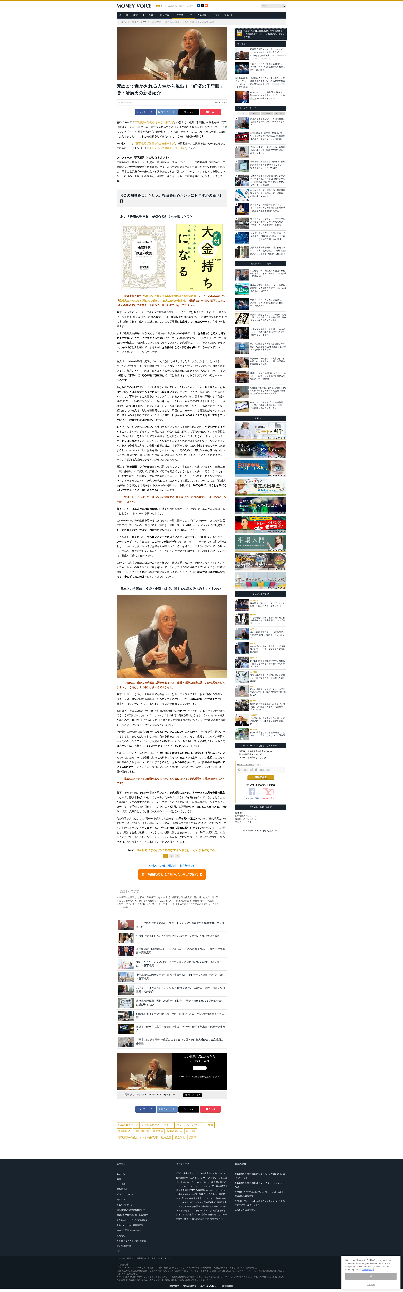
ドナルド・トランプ (194, 1202)
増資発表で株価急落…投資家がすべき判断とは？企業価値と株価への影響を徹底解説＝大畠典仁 (267, 361)
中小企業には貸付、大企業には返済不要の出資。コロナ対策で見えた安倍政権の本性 (267, 649)
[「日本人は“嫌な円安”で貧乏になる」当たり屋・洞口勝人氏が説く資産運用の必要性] (126, 1042)
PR (118, 1251)
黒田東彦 (197, 1198)
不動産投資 (163, 15)
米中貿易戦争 (174, 1131)
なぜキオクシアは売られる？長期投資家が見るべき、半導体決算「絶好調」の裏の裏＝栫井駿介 (267, 193)
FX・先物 (148, 15)
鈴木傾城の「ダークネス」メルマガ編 (196, 1182)
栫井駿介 (183, 1214)
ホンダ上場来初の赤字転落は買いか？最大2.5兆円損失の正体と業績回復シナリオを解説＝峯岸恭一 (268, 347)
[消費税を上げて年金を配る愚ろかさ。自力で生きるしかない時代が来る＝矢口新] (126, 1016)
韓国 (189, 1206)
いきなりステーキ (128, 1125)
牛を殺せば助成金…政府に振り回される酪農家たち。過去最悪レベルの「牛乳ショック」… (267, 620)
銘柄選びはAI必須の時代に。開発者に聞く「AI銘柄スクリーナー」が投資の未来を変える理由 (264, 34)
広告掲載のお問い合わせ (246, 816)
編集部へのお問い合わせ (246, 819)
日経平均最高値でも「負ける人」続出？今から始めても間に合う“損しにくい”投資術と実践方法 (268, 52)
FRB (223, 1194)
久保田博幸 (184, 1190)
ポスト (190, 112)
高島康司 (214, 1218)
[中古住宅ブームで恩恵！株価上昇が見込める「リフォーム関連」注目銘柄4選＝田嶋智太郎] (242, 274)
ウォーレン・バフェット (191, 1125)
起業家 (192, 1137)
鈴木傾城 (189, 1198)
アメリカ (168, 1125)
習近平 (204, 1214)
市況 (217, 15)
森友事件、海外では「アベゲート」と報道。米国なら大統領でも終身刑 (267, 604)
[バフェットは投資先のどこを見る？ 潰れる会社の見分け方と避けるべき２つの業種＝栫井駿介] (126, 990)
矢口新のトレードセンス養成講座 (132, 1220)
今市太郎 (180, 1198)
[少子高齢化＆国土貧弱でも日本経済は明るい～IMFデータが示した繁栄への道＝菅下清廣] (126, 977)
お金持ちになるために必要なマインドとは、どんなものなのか (176, 850)
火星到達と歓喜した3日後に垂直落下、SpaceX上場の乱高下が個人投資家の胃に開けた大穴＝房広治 (168, 897)
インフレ (191, 1210)
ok (371, 1276)
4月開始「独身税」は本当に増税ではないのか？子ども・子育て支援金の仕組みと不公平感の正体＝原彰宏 (268, 391)
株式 (135, 15)
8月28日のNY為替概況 (245, 1210)
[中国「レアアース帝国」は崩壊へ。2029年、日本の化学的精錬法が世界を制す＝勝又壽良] (242, 304)
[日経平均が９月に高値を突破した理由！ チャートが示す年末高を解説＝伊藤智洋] (126, 1029)
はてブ (164, 112)
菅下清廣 (191, 1131)
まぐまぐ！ (165, 1258)
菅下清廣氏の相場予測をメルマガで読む (170, 874)
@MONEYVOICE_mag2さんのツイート (261, 831)
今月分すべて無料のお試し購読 (167, 148)
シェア (142, 112)
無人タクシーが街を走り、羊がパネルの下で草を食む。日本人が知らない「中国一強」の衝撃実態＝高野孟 (267, 222)
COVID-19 (208, 1202)
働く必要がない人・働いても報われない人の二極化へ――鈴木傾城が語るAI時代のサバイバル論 (166, 900)
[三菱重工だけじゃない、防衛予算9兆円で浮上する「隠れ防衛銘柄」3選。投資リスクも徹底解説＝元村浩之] (242, 318)
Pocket (211, 112)
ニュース (123, 15)
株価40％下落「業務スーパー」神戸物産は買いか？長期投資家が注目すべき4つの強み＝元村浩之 (268, 288)
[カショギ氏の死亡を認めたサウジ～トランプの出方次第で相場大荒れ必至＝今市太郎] (126, 925)
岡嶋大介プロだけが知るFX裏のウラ (133, 1215)
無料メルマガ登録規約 (245, 764)
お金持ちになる (151, 1125)
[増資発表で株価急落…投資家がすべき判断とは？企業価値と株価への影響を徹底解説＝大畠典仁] (242, 362)
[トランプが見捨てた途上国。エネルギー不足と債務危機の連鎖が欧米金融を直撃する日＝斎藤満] (242, 333)
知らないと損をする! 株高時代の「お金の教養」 (171, 296)
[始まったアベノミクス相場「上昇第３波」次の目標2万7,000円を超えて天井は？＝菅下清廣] (126, 964)
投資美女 (121, 1235)
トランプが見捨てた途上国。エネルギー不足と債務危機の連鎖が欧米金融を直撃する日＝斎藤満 (267, 332)
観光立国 (166, 1137)
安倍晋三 (196, 1206)
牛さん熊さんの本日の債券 (191, 1194)
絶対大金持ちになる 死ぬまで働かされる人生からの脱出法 (152, 300)
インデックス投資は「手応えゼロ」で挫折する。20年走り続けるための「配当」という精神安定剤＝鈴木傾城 (267, 236)
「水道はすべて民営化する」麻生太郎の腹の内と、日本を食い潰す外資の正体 (267, 721)
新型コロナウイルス (185, 1178)
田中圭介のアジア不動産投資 (130, 1225)
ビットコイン (208, 1198)
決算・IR (228, 15)
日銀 (221, 1218)
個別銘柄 (212, 1214)
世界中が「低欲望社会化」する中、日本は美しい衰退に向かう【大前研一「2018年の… (267, 707)
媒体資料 (239, 813)
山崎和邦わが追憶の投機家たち (131, 1210)
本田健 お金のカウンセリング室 (131, 1241)
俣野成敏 (205, 1206)
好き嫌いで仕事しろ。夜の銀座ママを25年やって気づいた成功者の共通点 (178, 936)
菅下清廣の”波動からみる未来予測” (154, 122)
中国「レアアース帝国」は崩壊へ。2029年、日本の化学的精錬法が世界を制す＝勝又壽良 (267, 66)
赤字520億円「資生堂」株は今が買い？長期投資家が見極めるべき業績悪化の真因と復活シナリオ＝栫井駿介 (267, 136)
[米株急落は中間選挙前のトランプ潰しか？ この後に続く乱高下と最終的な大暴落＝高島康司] (126, 951)
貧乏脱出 (180, 1137)
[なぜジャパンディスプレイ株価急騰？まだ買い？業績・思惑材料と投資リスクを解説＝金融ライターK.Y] (242, 406)
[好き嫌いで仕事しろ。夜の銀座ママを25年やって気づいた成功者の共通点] (126, 938)
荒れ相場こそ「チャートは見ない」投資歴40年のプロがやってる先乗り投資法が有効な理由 (267, 81)
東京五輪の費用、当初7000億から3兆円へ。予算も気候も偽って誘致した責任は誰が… (268, 678)
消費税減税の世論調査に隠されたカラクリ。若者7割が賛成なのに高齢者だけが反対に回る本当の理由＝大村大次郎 (268, 250)
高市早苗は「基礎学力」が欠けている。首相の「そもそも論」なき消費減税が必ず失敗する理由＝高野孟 (267, 207)
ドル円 (197, 1214)
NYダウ (179, 1173)
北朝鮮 (218, 1198)
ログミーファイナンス (207, 1177)
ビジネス (279, 113)
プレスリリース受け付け (246, 822)
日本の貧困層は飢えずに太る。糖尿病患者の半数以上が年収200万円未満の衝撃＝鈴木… (268, 692)
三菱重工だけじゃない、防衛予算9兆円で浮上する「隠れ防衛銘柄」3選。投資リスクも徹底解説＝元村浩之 (268, 317)
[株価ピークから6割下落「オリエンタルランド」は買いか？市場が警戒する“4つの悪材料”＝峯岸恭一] (242, 377)
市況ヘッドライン (125, 1205)
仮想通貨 (218, 1202)
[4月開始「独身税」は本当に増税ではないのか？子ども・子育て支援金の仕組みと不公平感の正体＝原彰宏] (242, 392)
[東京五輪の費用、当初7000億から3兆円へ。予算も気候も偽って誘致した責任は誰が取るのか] (126, 1003)
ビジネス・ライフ (183, 15)
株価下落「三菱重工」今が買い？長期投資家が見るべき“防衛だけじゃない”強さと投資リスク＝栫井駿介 (267, 164)
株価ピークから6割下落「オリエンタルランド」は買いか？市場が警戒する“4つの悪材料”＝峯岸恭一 (268, 376)
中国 (210, 1125)
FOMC (192, 1190)
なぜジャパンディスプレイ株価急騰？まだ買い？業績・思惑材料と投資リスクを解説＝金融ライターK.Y (267, 405)
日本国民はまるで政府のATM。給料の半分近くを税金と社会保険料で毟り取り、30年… (267, 664)
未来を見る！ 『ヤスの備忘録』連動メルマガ (204, 1173)
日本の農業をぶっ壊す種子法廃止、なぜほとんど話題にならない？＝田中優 (267, 734)
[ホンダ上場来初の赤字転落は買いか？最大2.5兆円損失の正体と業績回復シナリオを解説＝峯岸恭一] (242, 348)
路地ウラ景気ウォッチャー (129, 1230)
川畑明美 (183, 1210)
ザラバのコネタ (124, 1246)
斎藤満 (190, 1214)
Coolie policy (368, 1269)
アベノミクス (199, 1186)
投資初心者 (124, 1131)
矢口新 (199, 1210)
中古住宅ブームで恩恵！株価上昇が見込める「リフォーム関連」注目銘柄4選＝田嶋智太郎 (268, 273)
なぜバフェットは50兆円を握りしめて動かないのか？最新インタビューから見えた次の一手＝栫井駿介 (267, 95)
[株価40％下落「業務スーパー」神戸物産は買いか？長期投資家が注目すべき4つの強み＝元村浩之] (242, 289)
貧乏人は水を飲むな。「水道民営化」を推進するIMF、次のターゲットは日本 (267, 121)
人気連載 (201, 15)
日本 (206, 1194)
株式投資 (158, 1131)
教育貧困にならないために (208, 1190)
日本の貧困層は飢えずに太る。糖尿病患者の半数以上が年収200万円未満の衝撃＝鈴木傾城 (267, 150)
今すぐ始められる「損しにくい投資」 (178, 6)
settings (371, 1284)
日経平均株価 (142, 1131)
